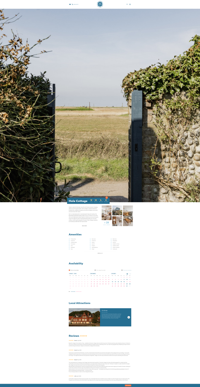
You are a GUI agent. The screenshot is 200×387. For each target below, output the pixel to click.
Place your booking (127, 270)
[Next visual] (129, 317)
